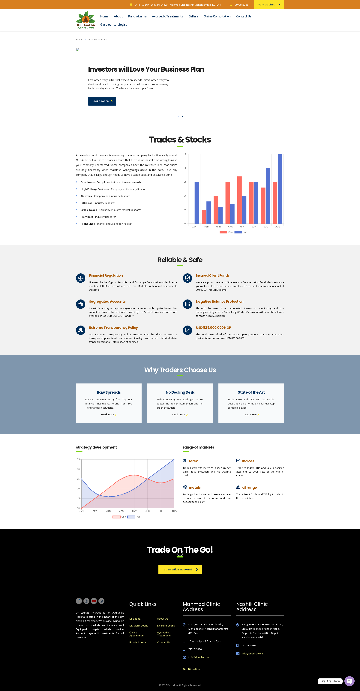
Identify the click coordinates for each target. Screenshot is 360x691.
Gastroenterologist (113, 25)
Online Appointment (136, 634)
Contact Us (243, 16)
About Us (162, 618)
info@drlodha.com (198, 657)
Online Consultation (217, 16)
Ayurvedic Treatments (167, 16)
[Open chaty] (349, 681)
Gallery (193, 16)
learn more (101, 101)
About (118, 16)
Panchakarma (137, 16)
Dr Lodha (134, 618)
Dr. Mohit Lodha (138, 625)
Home (104, 16)
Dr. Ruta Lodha (166, 625)
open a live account (178, 569)
